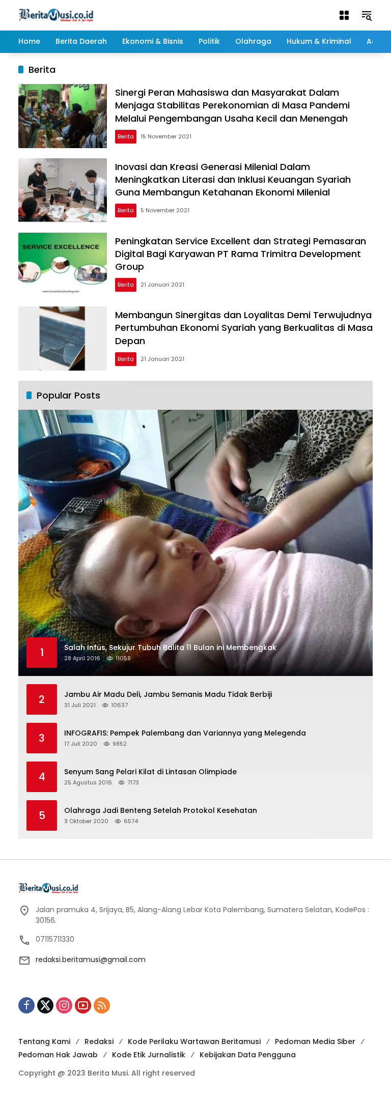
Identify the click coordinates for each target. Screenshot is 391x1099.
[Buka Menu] (344, 15)
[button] (366, 15)
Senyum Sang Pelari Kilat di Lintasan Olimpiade (150, 772)
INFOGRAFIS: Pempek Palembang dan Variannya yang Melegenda (185, 733)
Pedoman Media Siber (315, 1041)
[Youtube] (83, 1005)
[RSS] (102, 1005)
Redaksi (99, 1041)
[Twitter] (45, 1005)
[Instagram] (64, 1005)
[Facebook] (26, 1005)
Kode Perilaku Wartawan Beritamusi (194, 1041)
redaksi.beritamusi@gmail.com (91, 959)
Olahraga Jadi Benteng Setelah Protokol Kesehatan (160, 810)
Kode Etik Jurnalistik (148, 1055)
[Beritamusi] (56, 15)
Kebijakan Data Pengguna (248, 1055)
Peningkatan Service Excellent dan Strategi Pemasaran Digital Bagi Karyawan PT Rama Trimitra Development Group (240, 254)
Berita (126, 136)
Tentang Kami (44, 1041)
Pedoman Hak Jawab (58, 1055)
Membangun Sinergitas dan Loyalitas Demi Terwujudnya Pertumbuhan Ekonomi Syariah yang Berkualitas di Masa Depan (244, 327)
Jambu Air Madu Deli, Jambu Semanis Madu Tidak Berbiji (168, 694)
